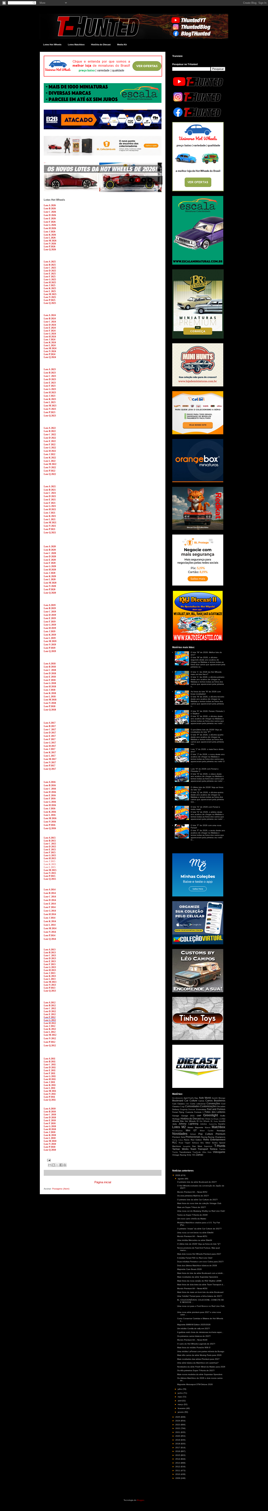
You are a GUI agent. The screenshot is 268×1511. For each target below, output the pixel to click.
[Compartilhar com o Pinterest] (65, 1165)
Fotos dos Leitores (215, 1112)
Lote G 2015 (50, 855)
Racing (204, 1137)
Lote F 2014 (50, 907)
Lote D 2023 (50, 379)
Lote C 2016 (50, 788)
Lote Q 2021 (50, 532)
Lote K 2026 (50, 234)
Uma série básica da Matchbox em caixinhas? (198, 1363)
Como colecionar (198, 1104)
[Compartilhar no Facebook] (61, 1165)
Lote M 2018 (50, 699)
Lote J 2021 (49, 512)
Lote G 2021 (50, 506)
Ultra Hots (206, 1152)
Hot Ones (205, 1119)
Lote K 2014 (50, 921)
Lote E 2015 (50, 849)
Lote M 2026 (50, 240)
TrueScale (196, 1152)
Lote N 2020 (50, 586)
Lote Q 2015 (50, 879)
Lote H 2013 (50, 970)
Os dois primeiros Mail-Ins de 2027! (193, 1196)
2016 (178, 1451)
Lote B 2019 (50, 608)
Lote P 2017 (49, 765)
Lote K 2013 (50, 976)
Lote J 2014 (49, 917)
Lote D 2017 (50, 732)
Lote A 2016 (50, 782)
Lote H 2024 (50, 336)
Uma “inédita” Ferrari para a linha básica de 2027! (199, 1296)
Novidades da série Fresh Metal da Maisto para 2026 (201, 1367)
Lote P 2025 (49, 300)
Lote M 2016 (50, 818)
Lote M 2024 (50, 348)
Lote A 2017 (50, 722)
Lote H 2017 (50, 746)
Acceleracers (177, 1098)
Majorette (199, 1127)
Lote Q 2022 (50, 474)
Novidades (179, 1133)
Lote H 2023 (50, 392)
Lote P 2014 (49, 935)
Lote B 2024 (50, 318)
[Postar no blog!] (54, 1165)
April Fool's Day (191, 1098)
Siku (202, 1143)
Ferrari (175, 1112)
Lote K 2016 (50, 812)
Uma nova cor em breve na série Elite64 (195, 1232)
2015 (178, 1455)
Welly (189, 1155)
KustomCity (213, 1124)
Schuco (195, 1143)
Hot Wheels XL (206, 1121)
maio (180, 1397)
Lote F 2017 (50, 739)
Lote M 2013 (50, 982)
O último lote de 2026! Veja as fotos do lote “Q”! (199, 1244)
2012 (178, 1466)
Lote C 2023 (50, 376)
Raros (186, 1140)
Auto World (205, 1098)
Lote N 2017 (50, 762)
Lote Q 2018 (50, 709)
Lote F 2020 (50, 563)
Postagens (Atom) (60, 1189)
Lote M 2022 (50, 464)
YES (193, 1155)
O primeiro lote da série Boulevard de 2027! (197, 1182)
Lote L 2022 (50, 461)
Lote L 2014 (50, 925)
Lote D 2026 (50, 215)
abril (180, 1401)
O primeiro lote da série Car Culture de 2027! (197, 1200)
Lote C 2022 (50, 434)
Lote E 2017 (50, 736)
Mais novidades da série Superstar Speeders (197, 1277)
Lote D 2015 (50, 846)
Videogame (219, 1152)
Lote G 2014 (50, 910)
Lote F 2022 (50, 444)
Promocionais (193, 1137)
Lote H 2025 (50, 282)
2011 (178, 1470)
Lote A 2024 (50, 315)
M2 (183, 1127)
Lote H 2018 (50, 686)
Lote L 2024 (50, 345)
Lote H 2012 (50, 1023)
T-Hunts (219, 1146)
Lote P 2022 (49, 470)
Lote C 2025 (50, 267)
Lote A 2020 (50, 546)
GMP (199, 1116)
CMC (187, 1104)
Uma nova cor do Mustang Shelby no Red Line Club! (201, 1211)
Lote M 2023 (50, 405)
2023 (178, 1425)
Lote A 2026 (50, 205)
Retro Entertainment (214, 1139)
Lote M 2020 (50, 582)
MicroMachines (177, 1131)
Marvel (207, 1127)
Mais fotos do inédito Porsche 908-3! (194, 1347)
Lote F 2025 (50, 276)
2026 (178, 1175)
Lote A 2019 (50, 605)
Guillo (222, 1116)
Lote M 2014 (50, 928)
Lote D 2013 (50, 958)
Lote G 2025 (50, 279)
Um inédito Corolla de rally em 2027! (193, 1328)
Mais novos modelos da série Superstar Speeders (199, 1374)
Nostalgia (221, 1130)
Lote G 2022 (50, 447)
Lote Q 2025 (50, 303)
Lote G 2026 (50, 225)
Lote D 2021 (50, 496)
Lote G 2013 (50, 967)
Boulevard (177, 1100)
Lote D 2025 (50, 270)
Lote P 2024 (49, 354)
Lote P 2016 (49, 825)
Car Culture (190, 1100)
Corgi (182, 1107)
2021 (178, 1432)
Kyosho (221, 1124)
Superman (208, 1146)
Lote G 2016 (50, 802)
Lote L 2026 (50, 237)
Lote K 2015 (50, 864)
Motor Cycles (207, 1131)
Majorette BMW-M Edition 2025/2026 (194, 1324)
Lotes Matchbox (76, 44)
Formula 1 (199, 1112)
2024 (178, 1421)
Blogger (140, 1500)
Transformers (185, 1152)
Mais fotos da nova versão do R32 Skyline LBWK (199, 1281)
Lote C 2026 (50, 211)
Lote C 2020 (50, 553)
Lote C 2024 (50, 321)
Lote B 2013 (50, 952)
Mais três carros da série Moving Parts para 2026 (199, 1355)
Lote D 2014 (50, 900)
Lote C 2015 (50, 843)
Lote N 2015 (50, 873)
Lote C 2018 (50, 670)
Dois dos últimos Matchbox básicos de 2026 (197, 1265)
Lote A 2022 (50, 428)
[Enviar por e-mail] (50, 1165)
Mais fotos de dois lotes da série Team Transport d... (201, 1284)
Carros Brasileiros (215, 1100)
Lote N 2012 (50, 1038)
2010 (178, 1474)
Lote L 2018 (50, 696)
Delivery (175, 1109)
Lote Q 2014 (50, 939)
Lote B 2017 (50, 726)
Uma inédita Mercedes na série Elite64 (194, 1240)
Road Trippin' (185, 1143)
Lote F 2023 (50, 385)
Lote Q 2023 (50, 415)
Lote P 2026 (49, 246)
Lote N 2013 (50, 985)
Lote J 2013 (49, 973)
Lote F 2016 (50, 798)
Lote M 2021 (50, 522)
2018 (178, 1444)
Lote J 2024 (49, 339)
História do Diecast (101, 44)
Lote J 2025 (49, 285)
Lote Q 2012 (50, 1045)
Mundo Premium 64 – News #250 (192, 1288)
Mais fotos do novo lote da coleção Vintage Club (199, 1203)
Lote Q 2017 (50, 769)
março (181, 1404)
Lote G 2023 (50, 389)
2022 (178, 1428)
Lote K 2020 (50, 576)
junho (180, 1393)
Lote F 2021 (50, 503)
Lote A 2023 (50, 369)
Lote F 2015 (50, 852)
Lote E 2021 (50, 499)
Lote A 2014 (50, 889)
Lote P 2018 (49, 706)
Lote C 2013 (50, 955)
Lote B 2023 (50, 372)
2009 (178, 1478)
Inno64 (222, 1121)
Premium (220, 1134)
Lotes (176, 1127)
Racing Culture (177, 1140)
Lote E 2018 (50, 676)
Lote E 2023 (50, 382)
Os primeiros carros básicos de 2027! (194, 1336)
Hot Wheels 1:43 (216, 1119)
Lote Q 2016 (50, 828)
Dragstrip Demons (187, 1109)
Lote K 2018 (50, 693)
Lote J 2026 (49, 231)
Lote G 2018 (50, 683)
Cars (174, 1104)
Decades (221, 1106)
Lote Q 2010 (50, 1150)
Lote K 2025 (50, 288)
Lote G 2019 (50, 624)
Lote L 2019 (50, 638)
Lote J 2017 (49, 749)
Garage (175, 1116)
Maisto (190, 1127)
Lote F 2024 (50, 330)
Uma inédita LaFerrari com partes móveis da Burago (200, 1351)
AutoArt (215, 1098)
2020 (178, 1436)
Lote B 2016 (50, 785)
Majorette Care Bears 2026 (189, 1269)
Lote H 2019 (50, 628)
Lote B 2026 (50, 208)
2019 (178, 1440)
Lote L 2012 (50, 1032)
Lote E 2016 (50, 795)
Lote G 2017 (50, 742)
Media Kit (122, 44)
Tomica (213, 1149)
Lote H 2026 (50, 228)
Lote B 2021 (50, 489)
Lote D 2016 (50, 792)
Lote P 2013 (49, 987)
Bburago (222, 1098)
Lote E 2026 (50, 218)
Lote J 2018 (49, 690)
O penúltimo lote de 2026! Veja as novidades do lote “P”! (206, 731)
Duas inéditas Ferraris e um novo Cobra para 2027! (200, 1262)
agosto (181, 1179)
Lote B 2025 (50, 264)
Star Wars (197, 1146)
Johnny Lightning (188, 1123)
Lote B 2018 (50, 666)
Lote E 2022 (50, 441)
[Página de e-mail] (48, 1160)
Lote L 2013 (50, 979)
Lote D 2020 (50, 556)
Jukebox (203, 1124)
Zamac (199, 1154)
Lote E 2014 (50, 903)
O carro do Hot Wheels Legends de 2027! (196, 1344)
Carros (201, 1101)
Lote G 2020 (50, 566)
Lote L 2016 (50, 815)
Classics (181, 1104)
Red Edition (196, 1140)
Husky (216, 1121)
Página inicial (102, 1182)
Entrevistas (201, 1109)
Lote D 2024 (50, 324)
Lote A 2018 (50, 663)
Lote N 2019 (50, 644)
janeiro (181, 1412)
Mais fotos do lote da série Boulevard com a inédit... (200, 1273)
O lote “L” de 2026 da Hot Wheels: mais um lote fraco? (206, 673)
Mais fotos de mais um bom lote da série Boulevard (200, 1292)
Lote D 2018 (50, 673)
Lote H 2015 (50, 858)
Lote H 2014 (50, 914)
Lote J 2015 (49, 861)
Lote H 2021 (50, 509)
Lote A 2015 (50, 837)
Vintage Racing (179, 1155)
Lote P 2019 (49, 648)
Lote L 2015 (50, 867)
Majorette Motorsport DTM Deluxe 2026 (195, 1384)
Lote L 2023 (50, 402)
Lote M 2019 (50, 641)
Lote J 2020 (49, 573)
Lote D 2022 (50, 437)
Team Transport (199, 1149)
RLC (174, 1142)
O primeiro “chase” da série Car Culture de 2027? (199, 1229)
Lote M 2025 (50, 294)
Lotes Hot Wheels (52, 44)
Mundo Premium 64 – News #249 (192, 1340)
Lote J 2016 (49, 808)
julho (180, 1389)
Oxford (193, 1134)
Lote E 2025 (50, 273)
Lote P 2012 (49, 1042)
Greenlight (210, 1115)
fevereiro (182, 1408)
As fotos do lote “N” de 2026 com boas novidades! (206, 692)
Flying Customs (186, 1112)
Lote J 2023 (49, 395)
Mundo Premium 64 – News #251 (192, 1236)
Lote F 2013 (50, 964)
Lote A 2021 (50, 486)
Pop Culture (205, 1134)
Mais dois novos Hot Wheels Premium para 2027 (199, 1254)
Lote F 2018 (50, 680)
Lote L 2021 (50, 519)
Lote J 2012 (49, 1026)
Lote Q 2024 (50, 357)
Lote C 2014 (50, 896)
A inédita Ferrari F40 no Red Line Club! (194, 1258)
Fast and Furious (216, 1109)
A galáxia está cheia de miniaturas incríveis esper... (200, 1332)
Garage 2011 (188, 1116)
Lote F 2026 (50, 221)
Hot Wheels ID (192, 1121)
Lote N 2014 (50, 932)
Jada (174, 1124)
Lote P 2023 (49, 412)
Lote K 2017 (50, 752)
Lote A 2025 (50, 261)
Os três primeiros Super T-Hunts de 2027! (196, 1370)
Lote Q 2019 (50, 651)
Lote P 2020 (49, 589)
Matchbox (218, 1127)
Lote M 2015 (50, 870)
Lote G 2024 (50, 333)
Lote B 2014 (50, 893)
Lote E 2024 (50, 327)
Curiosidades (192, 1106)
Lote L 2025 (50, 291)
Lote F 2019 (50, 621)
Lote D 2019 (50, 615)
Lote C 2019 (50, 611)
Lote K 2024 (50, 342)
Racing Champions (216, 1137)
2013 (178, 1463)
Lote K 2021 (50, 516)
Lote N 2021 (50, 526)
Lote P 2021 (49, 529)
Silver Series (211, 1143)
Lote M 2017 (50, 759)
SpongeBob (186, 1146)
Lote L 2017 (50, 755)
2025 (178, 1417)
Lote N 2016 (50, 821)
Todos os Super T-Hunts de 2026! (192, 1215)
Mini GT (191, 1130)
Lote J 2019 (49, 631)
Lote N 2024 (50, 351)
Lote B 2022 (50, 431)
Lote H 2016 (50, 805)
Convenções (213, 1103)
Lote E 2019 (50, 618)
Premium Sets (178, 1137)
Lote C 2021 (50, 493)
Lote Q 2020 (50, 592)
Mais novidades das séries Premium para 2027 (198, 1359)
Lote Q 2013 (50, 990)
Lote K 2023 (50, 399)
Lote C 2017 (50, 729)
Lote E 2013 (50, 961)
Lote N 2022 (50, 467)
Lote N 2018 (50, 703)
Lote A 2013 (50, 949)
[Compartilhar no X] (57, 1165)
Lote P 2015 (49, 876)
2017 (178, 1447)
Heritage (176, 1119)
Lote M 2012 (50, 1035)
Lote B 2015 (50, 840)
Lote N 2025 (50, 297)
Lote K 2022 (50, 457)
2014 (178, 1459)
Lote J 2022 (49, 454)
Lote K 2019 (50, 634)
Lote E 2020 (50, 559)
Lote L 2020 (50, 579)
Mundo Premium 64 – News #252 (192, 1192)
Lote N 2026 (50, 243)
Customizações (208, 1106)
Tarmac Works (180, 1149)
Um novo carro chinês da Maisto (191, 1219)
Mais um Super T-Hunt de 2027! (191, 1207)
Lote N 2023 (50, 409)
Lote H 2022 (50, 451)
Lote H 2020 (50, 569)
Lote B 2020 (50, 549)
